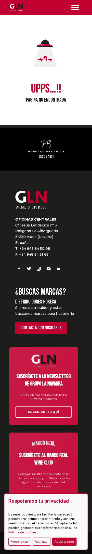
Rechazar (42, 541)
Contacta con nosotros (41, 328)
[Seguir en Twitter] (29, 269)
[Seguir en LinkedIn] (58, 269)
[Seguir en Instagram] (39, 269)
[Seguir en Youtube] (49, 269)
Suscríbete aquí (43, 412)
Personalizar (20, 541)
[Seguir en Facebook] (19, 269)
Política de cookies (22, 532)
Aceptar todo (64, 541)
